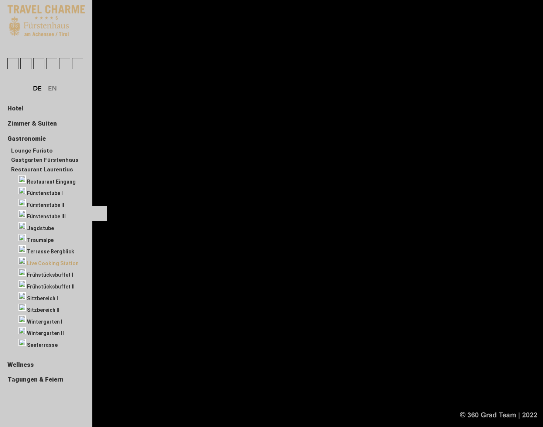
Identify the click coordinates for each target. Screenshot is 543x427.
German (37, 88)
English (52, 88)
